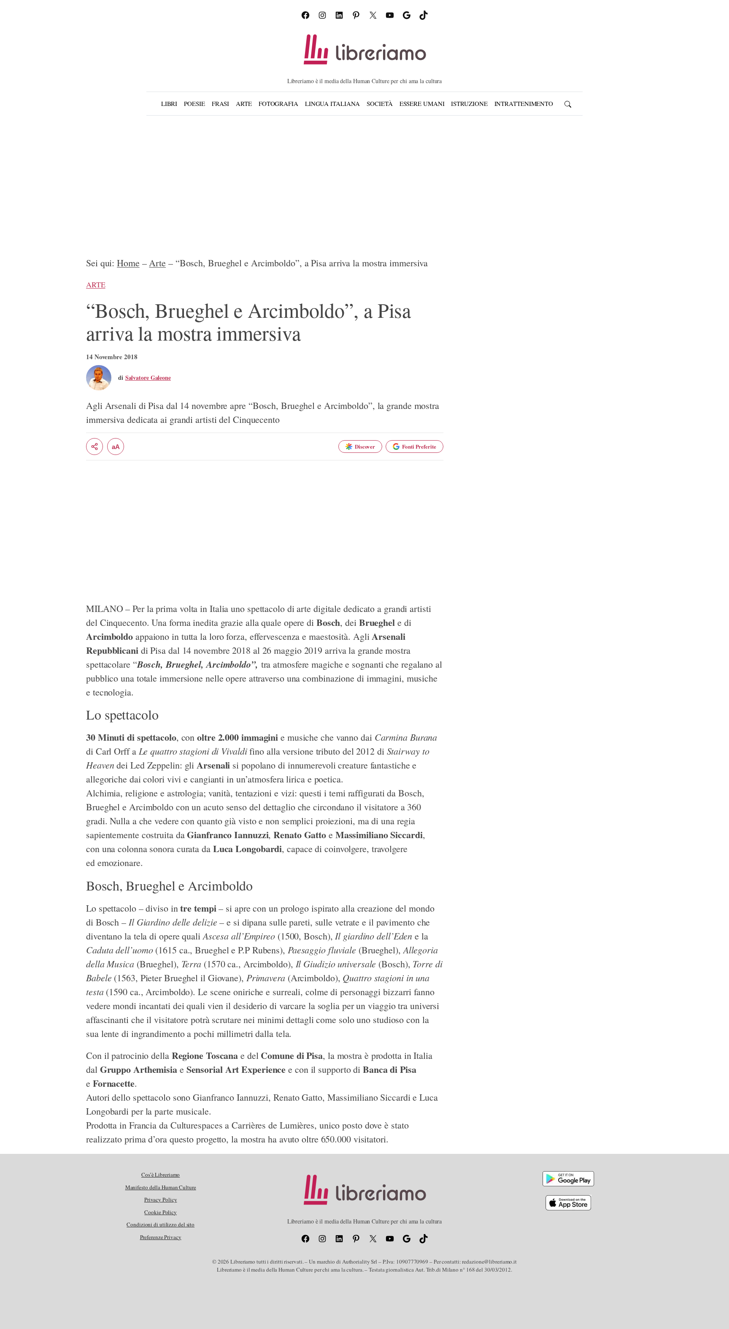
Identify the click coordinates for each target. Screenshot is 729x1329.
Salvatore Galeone (148, 377)
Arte (157, 263)
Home (128, 263)
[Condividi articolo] (94, 446)
